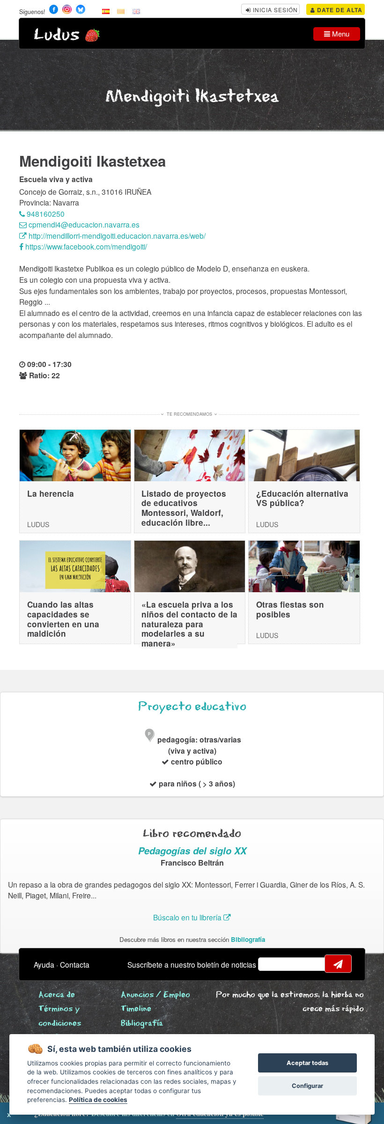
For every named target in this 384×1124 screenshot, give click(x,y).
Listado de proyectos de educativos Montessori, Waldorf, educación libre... (183, 508)
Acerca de (56, 995)
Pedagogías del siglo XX (192, 850)
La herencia (50, 493)
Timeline (136, 1009)
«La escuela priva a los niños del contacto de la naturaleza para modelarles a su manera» (189, 624)
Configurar (307, 1085)
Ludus (57, 34)
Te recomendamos (189, 414)
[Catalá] (121, 11)
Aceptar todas (307, 1062)
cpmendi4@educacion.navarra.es (83, 224)
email (271, 963)
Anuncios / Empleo (155, 995)
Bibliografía (248, 939)
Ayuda (44, 964)
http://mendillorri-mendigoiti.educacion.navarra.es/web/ (116, 235)
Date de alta (338, 10)
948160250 (45, 213)
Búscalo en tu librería (188, 917)
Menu (339, 33)
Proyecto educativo (192, 706)
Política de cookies (98, 1099)
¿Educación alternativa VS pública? (302, 498)
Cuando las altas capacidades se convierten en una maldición (63, 619)
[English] (136, 11)
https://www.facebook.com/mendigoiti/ (85, 246)
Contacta (74, 964)
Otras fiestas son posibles (290, 609)
